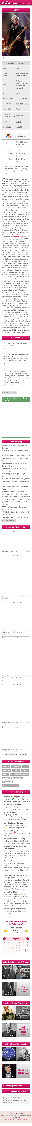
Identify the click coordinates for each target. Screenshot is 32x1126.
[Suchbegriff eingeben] (24, 2)
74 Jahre (19, 93)
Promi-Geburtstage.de (18, 1113)
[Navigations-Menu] (29, 2)
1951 (26, 98)
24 (12, 950)
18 (16, 948)
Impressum (16, 1117)
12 (19, 945)
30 (8, 953)
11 (16, 945)
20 (23, 948)
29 (4, 953)
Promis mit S (7, 782)
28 (27, 950)
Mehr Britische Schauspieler (16, 1044)
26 (19, 950)
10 (12, 945)
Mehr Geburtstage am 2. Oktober (16, 962)
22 (4, 950)
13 (23, 945)
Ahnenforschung (22, 1119)
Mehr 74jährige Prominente (16, 1003)
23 (8, 950)
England (26, 103)
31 (12, 953)
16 (8, 948)
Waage (18, 108)
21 (27, 948)
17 (12, 948)
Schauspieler (17, 778)
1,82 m (18, 121)
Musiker (6, 778)
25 (16, 950)
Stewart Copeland (19, 236)
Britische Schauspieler (19, 774)
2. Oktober (20, 98)
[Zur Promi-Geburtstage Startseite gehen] (11, 2)
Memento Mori (9, 1119)
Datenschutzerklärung (8, 1115)
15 (4, 948)
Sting (21, 1097)
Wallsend (19, 103)
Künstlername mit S (10, 785)
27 (23, 950)
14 (27, 945)
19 (19, 948)
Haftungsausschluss (23, 1115)
